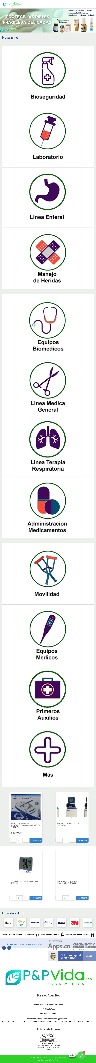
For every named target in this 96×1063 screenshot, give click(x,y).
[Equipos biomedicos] (48, 326)
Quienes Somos (48, 1034)
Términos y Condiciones (48, 1041)
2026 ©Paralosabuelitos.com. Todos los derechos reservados (48, 1057)
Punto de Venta (48, 1040)
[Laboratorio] (48, 137)
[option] (48, 20)
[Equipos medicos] (48, 634)
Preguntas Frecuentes (48, 1038)
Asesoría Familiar (48, 1036)
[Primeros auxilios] (48, 695)
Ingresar (48, 1049)
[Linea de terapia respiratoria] (48, 446)
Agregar (36, 840)
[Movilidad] (48, 574)
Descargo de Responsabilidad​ (48, 1047)
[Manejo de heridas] (48, 258)
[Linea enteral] (48, 197)
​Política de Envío (48, 1043)
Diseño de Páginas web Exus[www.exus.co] (48, 1060)
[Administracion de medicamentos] (48, 506)
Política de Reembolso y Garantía (48, 1045)
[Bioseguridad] (48, 77)
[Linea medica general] (48, 386)
